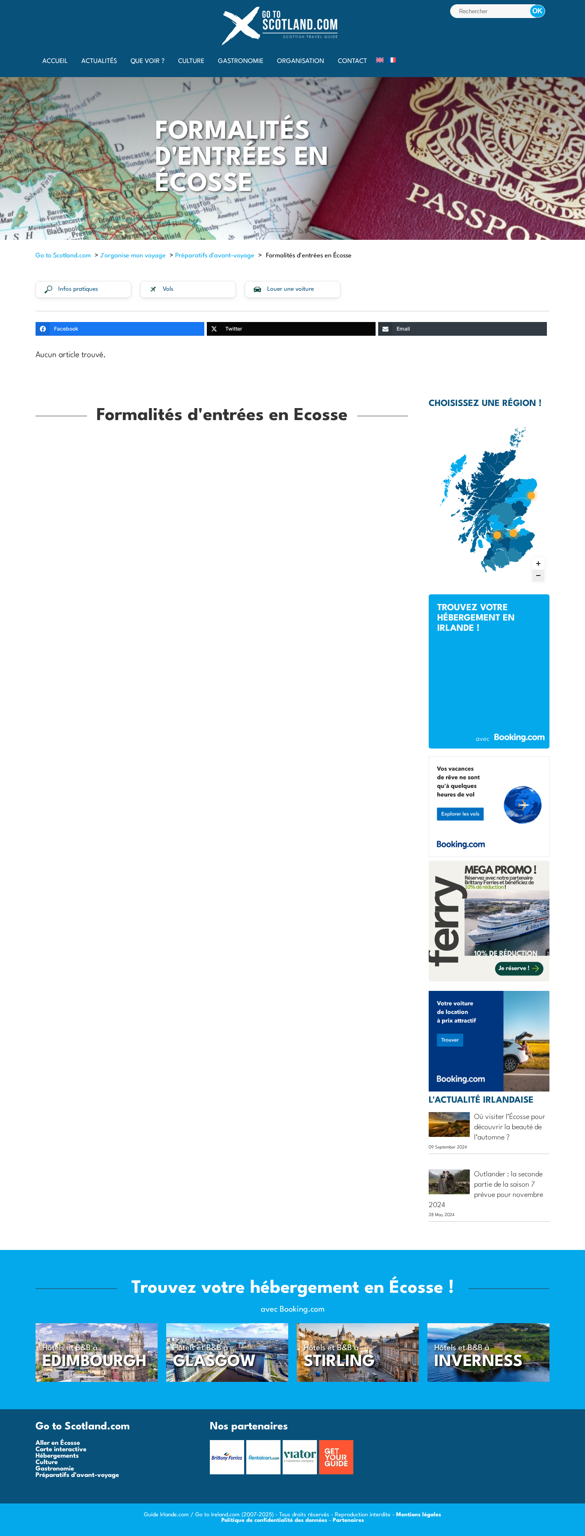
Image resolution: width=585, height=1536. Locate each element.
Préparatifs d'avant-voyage (214, 256)
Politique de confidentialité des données (274, 1520)
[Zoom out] (538, 576)
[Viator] (301, 1473)
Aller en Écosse (58, 1443)
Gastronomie (55, 1469)
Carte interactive (61, 1450)
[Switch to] (380, 60)
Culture (47, 1462)
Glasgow (214, 1362)
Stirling (339, 1362)
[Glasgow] (227, 1380)
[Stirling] (358, 1380)
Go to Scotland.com (63, 256)
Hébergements (57, 1456)
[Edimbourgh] (97, 1380)
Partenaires (348, 1520)
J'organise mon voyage (133, 256)
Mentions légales (418, 1515)
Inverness (478, 1362)
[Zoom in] (538, 564)
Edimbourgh (94, 1362)
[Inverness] (488, 1380)
